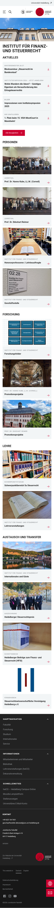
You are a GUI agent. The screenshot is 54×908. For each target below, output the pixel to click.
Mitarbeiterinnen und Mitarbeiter (18, 759)
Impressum (7, 885)
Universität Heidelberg (40, 3)
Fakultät (7, 724)
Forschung (8, 729)
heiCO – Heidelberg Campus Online (19, 789)
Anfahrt (5, 844)
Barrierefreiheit (8, 889)
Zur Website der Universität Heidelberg (12, 857)
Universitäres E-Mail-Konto (15, 803)
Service (6, 744)
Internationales (10, 739)
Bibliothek (7, 764)
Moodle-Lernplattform (13, 794)
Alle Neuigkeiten (12, 133)
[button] (26, 719)
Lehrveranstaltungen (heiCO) (16, 769)
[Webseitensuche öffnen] (11, 12)
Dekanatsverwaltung (12, 773)
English (26, 871)
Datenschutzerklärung (10, 880)
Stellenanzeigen (10, 799)
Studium (7, 734)
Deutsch (18, 871)
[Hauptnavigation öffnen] (5, 12)
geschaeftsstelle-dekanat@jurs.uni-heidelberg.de (21, 823)
